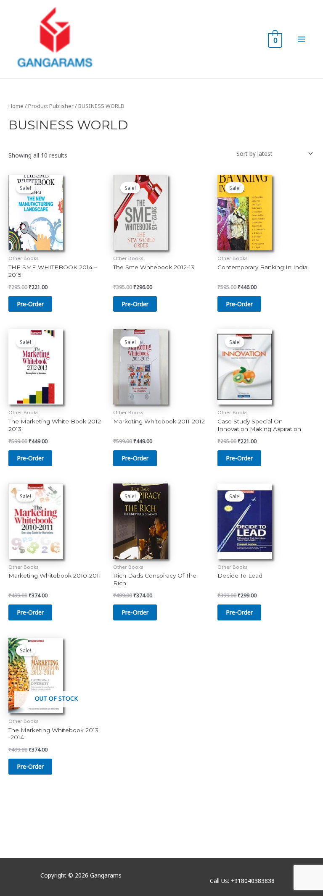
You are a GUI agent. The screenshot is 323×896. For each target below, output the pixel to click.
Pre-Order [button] (30, 304)
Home (16, 106)
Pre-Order (30, 766)
